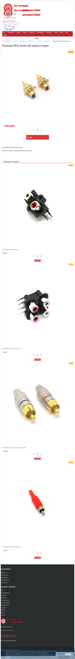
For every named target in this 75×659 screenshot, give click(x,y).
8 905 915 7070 (9, 14)
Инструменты (40, 32)
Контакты (4, 582)
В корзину (37, 261)
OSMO (61, 32)
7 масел (56, 32)
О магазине (5, 580)
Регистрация (11, 26)
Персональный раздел (8, 640)
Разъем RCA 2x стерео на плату (11, 348)
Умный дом (32, 32)
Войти (6, 26)
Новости (4, 573)
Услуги (5, 35)
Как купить (4, 575)
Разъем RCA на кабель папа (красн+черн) (14, 447)
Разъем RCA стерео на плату (10, 249)
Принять (68, 654)
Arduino (19, 32)
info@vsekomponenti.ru (9, 18)
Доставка (4, 577)
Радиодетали (11, 32)
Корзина (6, 28)
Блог (4, 32)
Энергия (25, 32)
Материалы (49, 32)
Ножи (66, 32)
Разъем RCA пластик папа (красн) (11, 547)
